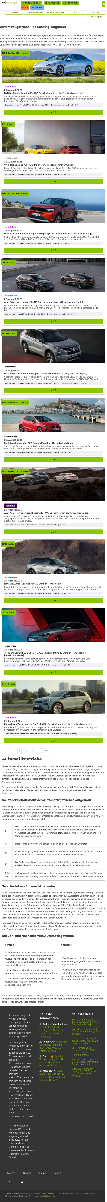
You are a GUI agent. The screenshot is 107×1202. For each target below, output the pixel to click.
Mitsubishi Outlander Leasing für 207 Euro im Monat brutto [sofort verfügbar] (84, 1072)
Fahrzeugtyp (96, 17)
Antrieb (96, 12)
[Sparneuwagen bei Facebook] (10, 1184)
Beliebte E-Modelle (55, 12)
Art (75, 12)
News (25, 7)
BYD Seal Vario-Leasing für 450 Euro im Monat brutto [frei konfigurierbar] (85, 1022)
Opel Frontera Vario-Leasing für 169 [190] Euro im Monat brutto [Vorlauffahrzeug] (85, 1051)
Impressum (39, 1196)
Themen (57, 1173)
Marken (15, 12)
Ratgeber (37, 7)
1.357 (47, 750)
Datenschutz (50, 1196)
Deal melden (52, 3)
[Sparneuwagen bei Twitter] (23, 1184)
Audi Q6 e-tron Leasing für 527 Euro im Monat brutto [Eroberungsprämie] (85, 1062)
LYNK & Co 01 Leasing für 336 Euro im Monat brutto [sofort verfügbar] (85, 1040)
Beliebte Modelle (35, 12)
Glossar (27, 1173)
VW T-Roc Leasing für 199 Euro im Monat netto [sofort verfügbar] (86, 1031)
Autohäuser (70, 3)
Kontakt (42, 1173)
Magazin (11, 1173)
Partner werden (31, 3)
